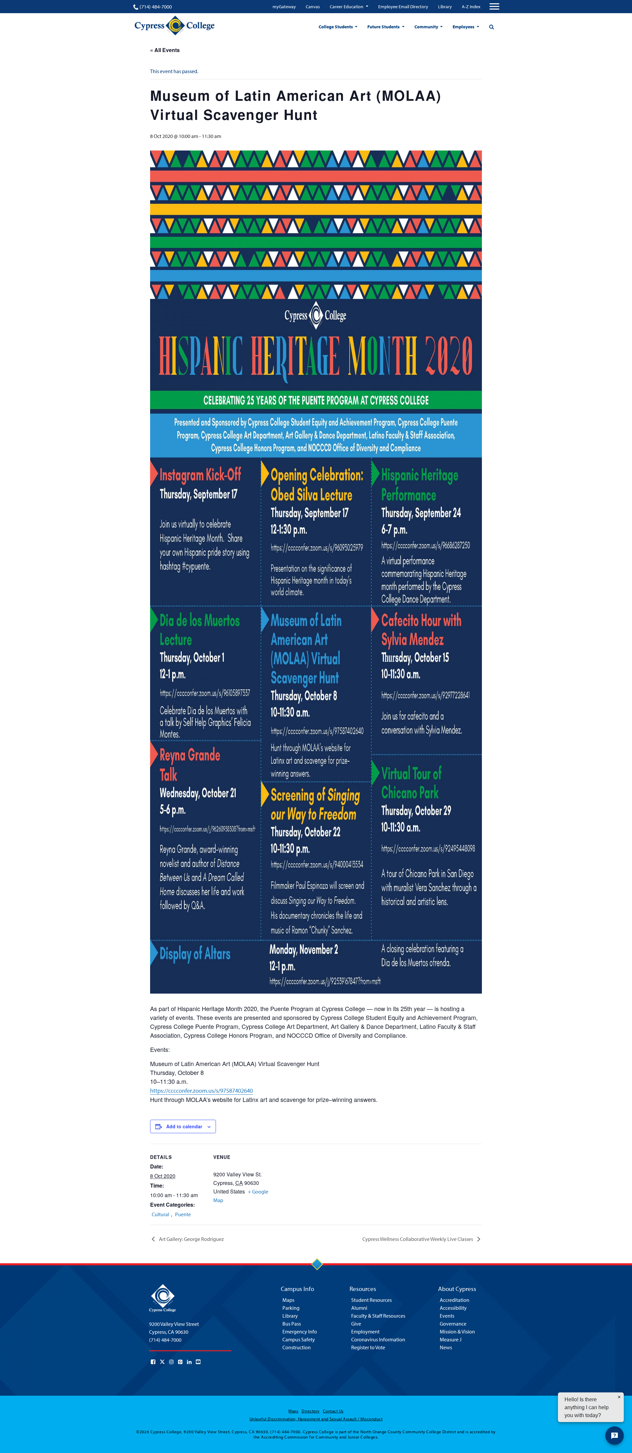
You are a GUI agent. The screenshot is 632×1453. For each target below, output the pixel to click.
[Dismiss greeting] (619, 1397)
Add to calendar (184, 1126)
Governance (453, 1323)
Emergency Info (299, 1331)
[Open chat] (614, 1435)
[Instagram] (171, 1361)
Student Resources (371, 1300)
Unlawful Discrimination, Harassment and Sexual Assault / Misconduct (316, 1418)
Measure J (450, 1339)
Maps (288, 1300)
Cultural (160, 1214)
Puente (183, 1214)
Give (356, 1323)
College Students (336, 27)
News (446, 1347)
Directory (310, 1410)
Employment (365, 1331)
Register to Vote (368, 1347)
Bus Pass (291, 1323)
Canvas (313, 7)
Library (445, 7)
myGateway (284, 7)
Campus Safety (298, 1339)
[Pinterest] (180, 1361)
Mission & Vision (457, 1331)
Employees (464, 27)
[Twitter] (162, 1361)
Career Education (347, 7)
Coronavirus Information (378, 1339)
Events (447, 1315)
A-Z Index (471, 7)
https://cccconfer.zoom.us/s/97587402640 (201, 1090)
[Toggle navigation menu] (494, 6)
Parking (291, 1307)
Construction (296, 1347)
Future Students (384, 27)
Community (426, 27)
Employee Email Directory (403, 7)
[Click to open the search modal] (491, 26)
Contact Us (333, 1410)
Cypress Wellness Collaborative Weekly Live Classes (418, 1239)
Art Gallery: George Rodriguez (191, 1239)
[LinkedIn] (189, 1361)
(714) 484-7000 (156, 6)
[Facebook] (153, 1361)
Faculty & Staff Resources (378, 1315)
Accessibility (453, 1307)
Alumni (359, 1307)
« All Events (165, 50)
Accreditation (454, 1300)
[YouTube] (198, 1361)
